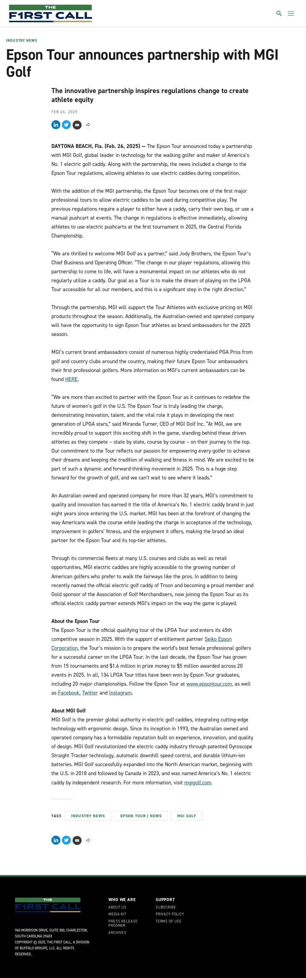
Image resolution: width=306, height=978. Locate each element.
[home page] (50, 13)
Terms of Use (169, 922)
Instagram (120, 692)
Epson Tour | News (141, 815)
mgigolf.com (197, 782)
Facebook (68, 692)
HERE (71, 379)
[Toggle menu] (291, 13)
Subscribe (166, 908)
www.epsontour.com (209, 683)
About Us (117, 908)
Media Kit (117, 914)
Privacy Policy (170, 914)
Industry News (21, 41)
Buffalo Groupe (33, 948)
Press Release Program (122, 924)
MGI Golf (186, 815)
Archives (117, 933)
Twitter (90, 692)
